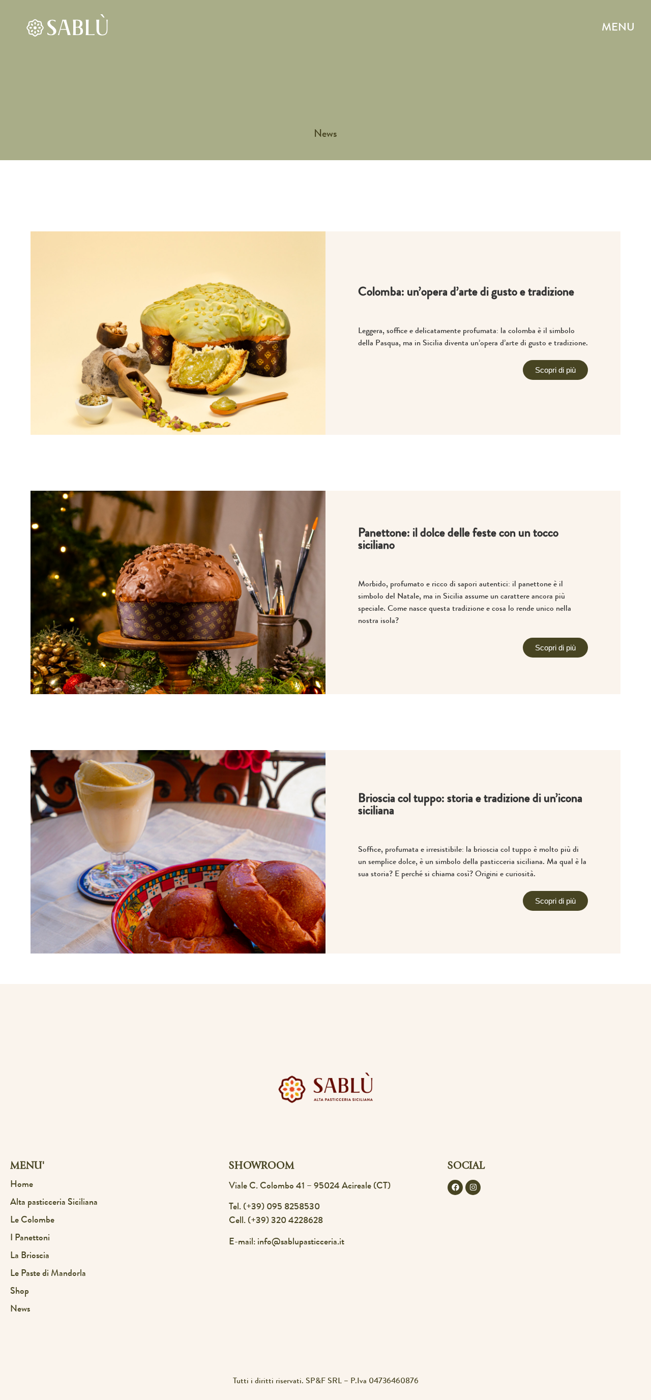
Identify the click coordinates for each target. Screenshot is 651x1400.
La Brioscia (29, 1256)
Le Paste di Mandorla (48, 1273)
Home (21, 1184)
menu (618, 28)
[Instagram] (473, 1187)
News (20, 1309)
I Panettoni (30, 1238)
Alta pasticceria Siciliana (54, 1202)
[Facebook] (455, 1187)
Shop (19, 1291)
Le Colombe (32, 1220)
